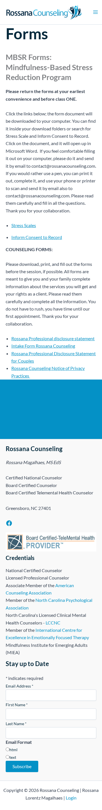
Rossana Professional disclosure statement (53, 338)
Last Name (16, 723)
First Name (17, 704)
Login (71, 797)
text (12, 757)
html (13, 749)
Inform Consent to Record (36, 237)
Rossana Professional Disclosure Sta (46, 353)
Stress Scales (23, 225)
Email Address (19, 686)
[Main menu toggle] (95, 12)
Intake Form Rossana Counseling (43, 345)
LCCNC (53, 622)
